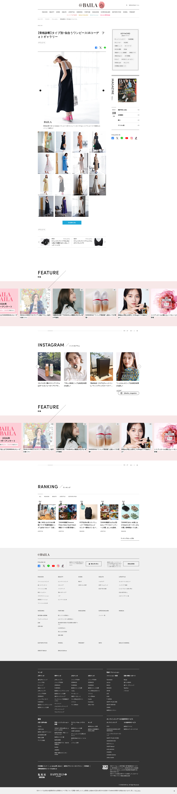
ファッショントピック (43, 581)
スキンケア (61, 585)
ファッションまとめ (43, 603)
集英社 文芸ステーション (44, 732)
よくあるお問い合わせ (56, 766)
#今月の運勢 (118, 49)
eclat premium (110, 749)
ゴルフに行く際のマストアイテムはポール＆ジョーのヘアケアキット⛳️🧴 (49, 384)
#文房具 (126, 42)
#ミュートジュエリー (120, 39)
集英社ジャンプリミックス (45, 704)
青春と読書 (41, 737)
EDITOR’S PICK (116, 12)
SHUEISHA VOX (111, 741)
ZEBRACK (41, 696)
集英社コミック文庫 (43, 707)
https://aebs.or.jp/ (125, 775)
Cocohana (90, 702)
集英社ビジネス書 (59, 737)
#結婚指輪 (130, 39)
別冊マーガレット (76, 696)
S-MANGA (40, 702)
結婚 (39, 622)
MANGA (121, 611)
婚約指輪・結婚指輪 (42, 615)
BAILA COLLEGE (83, 15)
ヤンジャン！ (58, 703)
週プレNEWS (127, 682)
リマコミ (73, 702)
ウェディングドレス (43, 619)
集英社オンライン (111, 710)
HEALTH (64, 12)
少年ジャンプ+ (42, 690)
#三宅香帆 (127, 56)
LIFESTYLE (71, 12)
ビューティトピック (63, 581)
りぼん (73, 690)
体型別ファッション (43, 599)
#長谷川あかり (118, 56)
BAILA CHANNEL (124, 643)
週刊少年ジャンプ (42, 679)
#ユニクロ (126, 62)
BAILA (108, 685)
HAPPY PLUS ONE (112, 702)
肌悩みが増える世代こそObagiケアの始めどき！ (120, 316)
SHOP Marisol (110, 746)
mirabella (109, 752)
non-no (108, 682)
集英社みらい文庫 (93, 726)
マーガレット (74, 693)
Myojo (125, 679)
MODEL (125, 12)
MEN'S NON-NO (111, 704)
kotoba (56, 747)
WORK (58, 12)
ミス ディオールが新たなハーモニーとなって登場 (153, 316)
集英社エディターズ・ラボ (131, 729)
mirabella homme (111, 754)
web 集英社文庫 (42, 734)
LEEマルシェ (110, 743)
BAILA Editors (62, 650)
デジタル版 (121, 125)
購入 (119, 120)
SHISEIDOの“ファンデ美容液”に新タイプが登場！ (88, 316)
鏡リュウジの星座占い (63, 615)
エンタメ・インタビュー (125, 581)
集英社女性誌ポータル (134, 5)
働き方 (80, 581)
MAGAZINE (95, 12)
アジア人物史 (41, 740)
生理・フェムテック (103, 585)
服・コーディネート (42, 585)
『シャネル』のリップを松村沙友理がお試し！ (127, 384)
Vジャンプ (40, 685)
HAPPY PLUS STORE (113, 738)
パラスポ (126, 690)
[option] (23, 305)
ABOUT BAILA (42, 650)
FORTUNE (87, 12)
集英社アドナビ (128, 726)
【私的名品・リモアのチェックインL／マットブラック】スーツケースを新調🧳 (101, 384)
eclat (108, 696)
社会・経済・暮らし (123, 592)
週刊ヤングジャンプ (60, 696)
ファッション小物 (42, 588)
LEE (108, 693)
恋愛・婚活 (40, 626)
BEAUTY (52, 12)
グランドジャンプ (59, 709)
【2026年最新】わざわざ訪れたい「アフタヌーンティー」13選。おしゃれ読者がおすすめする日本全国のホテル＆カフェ (109, 528)
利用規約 (86, 766)
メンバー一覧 (102, 615)
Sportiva (126, 688)
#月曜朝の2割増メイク (120, 66)
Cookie (90, 699)
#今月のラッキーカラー (127, 59)
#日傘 (125, 49)
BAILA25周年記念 (105, 15)
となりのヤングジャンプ (61, 706)
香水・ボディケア (62, 592)
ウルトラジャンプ (59, 712)
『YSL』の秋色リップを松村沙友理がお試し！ (75, 384)
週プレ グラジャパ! (129, 685)
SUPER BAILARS (105, 12)
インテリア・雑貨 (123, 585)
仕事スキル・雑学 (82, 585)
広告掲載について (42, 766)
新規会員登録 (131, 563)
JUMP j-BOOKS (75, 731)
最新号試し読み (122, 110)
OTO (108, 726)
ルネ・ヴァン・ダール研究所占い (66, 619)
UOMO (108, 707)
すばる (39, 726)
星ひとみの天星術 (62, 631)
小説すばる (41, 729)
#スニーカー (118, 42)
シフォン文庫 (74, 742)
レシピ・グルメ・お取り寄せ (125, 588)
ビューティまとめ (62, 599)
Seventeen (109, 679)
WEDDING (80, 12)
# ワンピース (42, 42)
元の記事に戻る (72, 222)
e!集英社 (57, 750)
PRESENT (132, 12)
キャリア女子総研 (72, 15)
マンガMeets (74, 704)
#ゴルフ (117, 59)
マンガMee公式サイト (77, 699)
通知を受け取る (94, 563)
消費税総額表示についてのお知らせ (47, 768)
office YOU (91, 704)
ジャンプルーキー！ (43, 699)
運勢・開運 (60, 635)
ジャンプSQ (41, 682)
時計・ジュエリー (42, 592)
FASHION (44, 12)
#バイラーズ (128, 46)
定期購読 (120, 115)
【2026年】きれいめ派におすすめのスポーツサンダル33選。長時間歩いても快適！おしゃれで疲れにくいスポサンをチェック (130, 528)
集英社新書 (58, 740)
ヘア (59, 596)
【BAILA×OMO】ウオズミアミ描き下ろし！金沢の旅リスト (23, 316)
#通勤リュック (118, 46)
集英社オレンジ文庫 (76, 728)
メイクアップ (61, 588)
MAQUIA (109, 688)
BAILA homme (94, 15)
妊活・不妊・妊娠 (102, 588)
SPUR (108, 690)
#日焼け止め (118, 62)
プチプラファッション (43, 596)
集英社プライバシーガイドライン (73, 766)
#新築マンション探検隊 (120, 52)
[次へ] (139, 366)
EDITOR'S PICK (42, 643)
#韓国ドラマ (132, 52)
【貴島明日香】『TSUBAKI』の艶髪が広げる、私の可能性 (55, 316)
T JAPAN (109, 699)
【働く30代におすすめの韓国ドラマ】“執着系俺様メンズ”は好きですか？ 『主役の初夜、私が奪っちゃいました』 (47, 528)
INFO (100, 643)
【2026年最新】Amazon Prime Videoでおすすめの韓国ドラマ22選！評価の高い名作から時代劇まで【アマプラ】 (67, 528)
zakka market (110, 757)
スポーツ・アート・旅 (124, 596)
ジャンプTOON (42, 693)
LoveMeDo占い (62, 628)
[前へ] (38, 366)
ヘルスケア (101, 581)
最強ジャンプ (41, 688)
